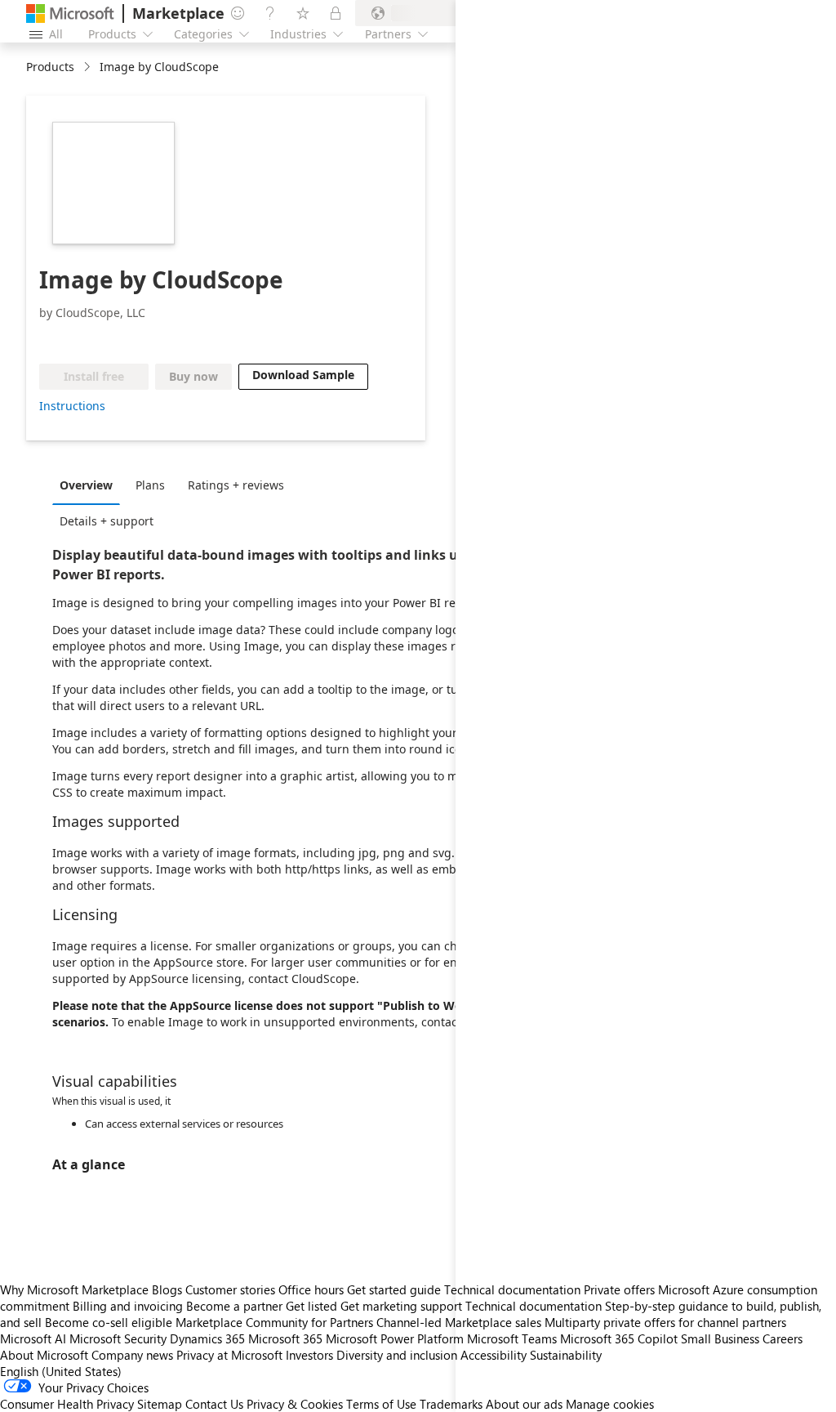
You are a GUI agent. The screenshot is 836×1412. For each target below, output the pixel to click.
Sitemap (159, 1404)
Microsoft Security (118, 1338)
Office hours (311, 1289)
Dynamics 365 (207, 1338)
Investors (309, 1355)
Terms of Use (381, 1404)
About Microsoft (44, 1355)
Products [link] (50, 66)
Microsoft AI (33, 1338)
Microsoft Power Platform (395, 1338)
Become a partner (234, 1306)
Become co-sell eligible (108, 1322)
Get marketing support (401, 1306)
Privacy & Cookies (295, 1404)
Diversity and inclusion (396, 1355)
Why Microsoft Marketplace (74, 1289)
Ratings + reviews (236, 485)
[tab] (90, 485)
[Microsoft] (70, 13)
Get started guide (394, 1289)
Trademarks (451, 1404)
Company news (132, 1355)
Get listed (311, 1306)
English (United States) (61, 1371)
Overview (86, 485)
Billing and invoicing (128, 1306)
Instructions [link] (72, 405)
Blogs (167, 1289)
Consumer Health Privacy (67, 1404)
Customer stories (230, 1289)
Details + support (106, 521)
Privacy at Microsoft (229, 1355)
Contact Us (214, 1404)
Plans (150, 485)
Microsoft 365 (285, 1338)
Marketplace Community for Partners (274, 1322)
